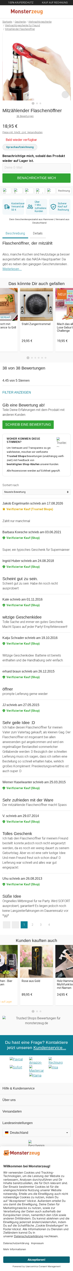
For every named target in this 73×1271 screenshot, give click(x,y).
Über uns (9, 1100)
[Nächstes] (66, 68)
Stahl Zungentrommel (36, 324)
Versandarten (12, 1111)
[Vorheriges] (6, 68)
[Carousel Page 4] (39, 358)
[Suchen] (48, 11)
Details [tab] (38, 233)
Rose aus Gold (31, 981)
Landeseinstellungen (17, 1123)
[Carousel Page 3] (35, 358)
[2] (37, 103)
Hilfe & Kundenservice (18, 1088)
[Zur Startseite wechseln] (27, 12)
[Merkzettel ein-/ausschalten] (65, 94)
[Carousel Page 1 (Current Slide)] (28, 357)
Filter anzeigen (16, 392)
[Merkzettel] (57, 11)
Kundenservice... (49, 1047)
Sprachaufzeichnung (20, 147)
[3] (40, 103)
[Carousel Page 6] (45, 358)
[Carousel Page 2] (32, 358)
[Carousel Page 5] (42, 358)
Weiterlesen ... (12, 269)
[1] (33, 103)
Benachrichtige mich (36, 178)
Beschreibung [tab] (15, 233)
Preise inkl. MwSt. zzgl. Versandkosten (22, 132)
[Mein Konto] (65, 11)
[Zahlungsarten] (36, 1069)
